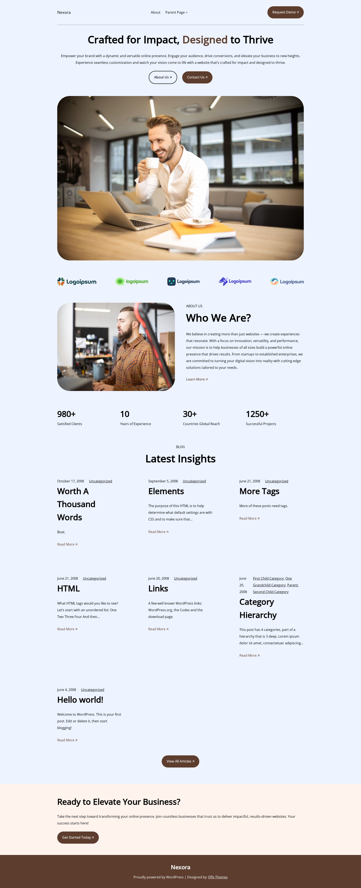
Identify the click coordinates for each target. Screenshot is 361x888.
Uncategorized (100, 481)
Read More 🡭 (67, 545)
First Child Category (268, 578)
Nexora (64, 12)
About (155, 12)
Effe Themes (218, 877)
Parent (292, 585)
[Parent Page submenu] (187, 12)
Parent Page (175, 12)
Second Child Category (271, 591)
